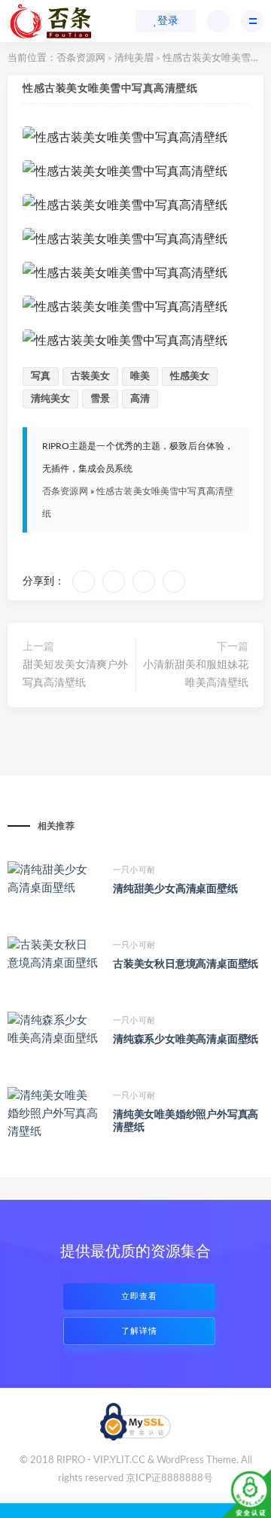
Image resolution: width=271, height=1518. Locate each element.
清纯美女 (50, 399)
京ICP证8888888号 (169, 1478)
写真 (40, 376)
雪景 (100, 399)
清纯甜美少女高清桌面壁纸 (175, 889)
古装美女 (90, 376)
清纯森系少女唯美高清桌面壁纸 (185, 1039)
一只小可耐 (134, 870)
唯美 (140, 376)
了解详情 (139, 1331)
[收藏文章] (83, 581)
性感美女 (189, 376)
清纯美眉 (134, 58)
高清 (140, 399)
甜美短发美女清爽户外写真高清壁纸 (75, 674)
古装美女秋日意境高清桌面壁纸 (185, 964)
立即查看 (139, 1296)
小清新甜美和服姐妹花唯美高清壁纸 (195, 674)
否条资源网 (80, 58)
